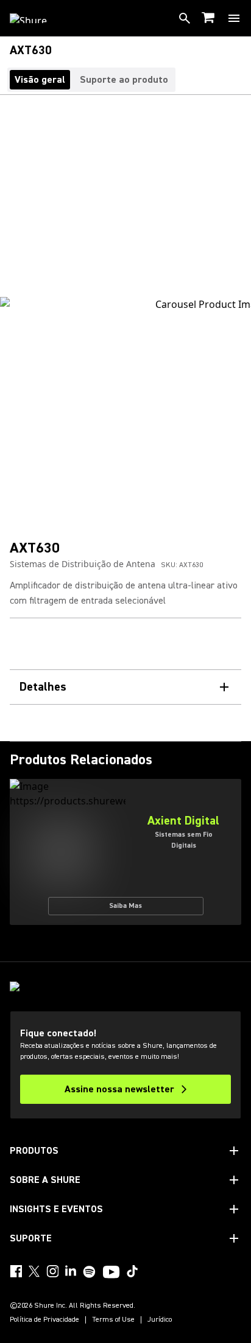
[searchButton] (184, 18)
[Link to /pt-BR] (36, 18)
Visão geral (40, 80)
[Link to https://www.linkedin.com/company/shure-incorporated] (71, 1271)
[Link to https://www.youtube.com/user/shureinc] (111, 1273)
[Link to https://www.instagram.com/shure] (52, 1271)
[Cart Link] (209, 18)
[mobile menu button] (234, 18)
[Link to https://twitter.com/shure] (34, 1271)
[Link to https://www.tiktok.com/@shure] (132, 1271)
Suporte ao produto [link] (124, 80)
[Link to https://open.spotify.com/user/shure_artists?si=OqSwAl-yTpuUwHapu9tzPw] (89, 1271)
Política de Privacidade (44, 1320)
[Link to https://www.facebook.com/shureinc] (16, 1271)
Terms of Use (113, 1320)
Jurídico (159, 1320)
